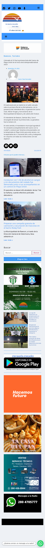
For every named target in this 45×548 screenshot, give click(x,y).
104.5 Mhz (15, 26)
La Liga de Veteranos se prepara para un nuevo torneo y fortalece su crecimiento (34, 317)
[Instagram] (14, 8)
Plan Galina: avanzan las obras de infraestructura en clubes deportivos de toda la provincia (35, 341)
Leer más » (8, 199)
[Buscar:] (18, 253)
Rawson (7, 56)
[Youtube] (19, 8)
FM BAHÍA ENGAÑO (11, 24)
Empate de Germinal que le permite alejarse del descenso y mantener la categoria (34, 329)
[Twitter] (9, 8)
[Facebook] (4, 8)
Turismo (16, 56)
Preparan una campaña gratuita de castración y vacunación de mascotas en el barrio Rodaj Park (22, 225)
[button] (38, 7)
